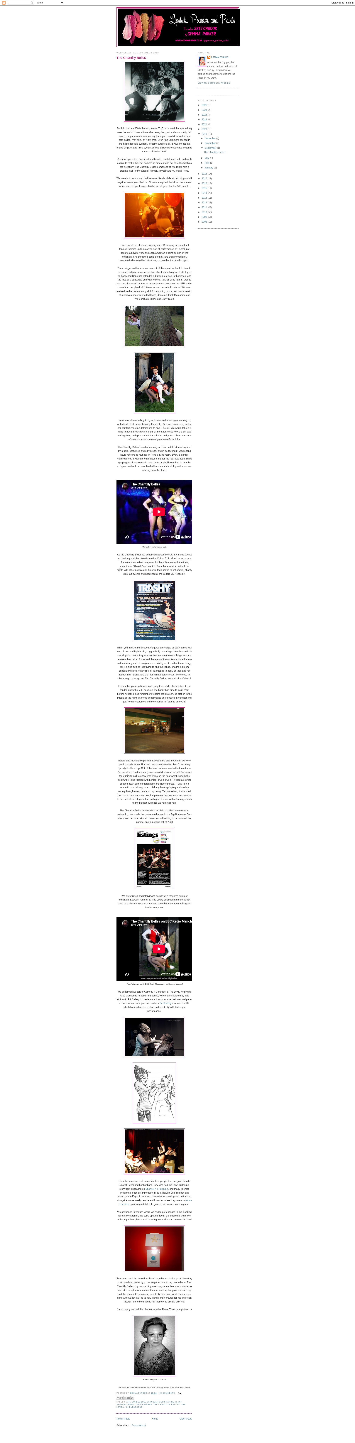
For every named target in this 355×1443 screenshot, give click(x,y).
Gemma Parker (219, 57)
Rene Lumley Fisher (140, 1404)
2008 (205, 221)
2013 (205, 197)
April (207, 162)
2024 (205, 110)
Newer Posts (123, 1418)
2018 (205, 173)
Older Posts (186, 1418)
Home (155, 1418)
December (210, 138)
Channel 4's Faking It (157, 1188)
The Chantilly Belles (131, 58)
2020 (205, 129)
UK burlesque (134, 1407)
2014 (205, 193)
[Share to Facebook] (129, 1398)
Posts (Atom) (138, 1425)
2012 (205, 202)
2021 (205, 124)
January (209, 167)
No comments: (167, 1393)
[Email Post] (179, 1393)
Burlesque (138, 1402)
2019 (205, 134)
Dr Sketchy (166, 1003)
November (210, 143)
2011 (205, 207)
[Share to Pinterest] (132, 1398)
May (207, 158)
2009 (205, 217)
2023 (205, 114)
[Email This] (118, 1398)
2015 (205, 188)
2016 (205, 183)
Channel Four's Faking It (162, 1402)
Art (128, 1402)
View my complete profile (214, 83)
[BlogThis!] (122, 1398)
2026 (205, 105)
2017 (205, 178)
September (211, 147)
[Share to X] (125, 1398)
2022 (205, 119)
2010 (205, 212)
